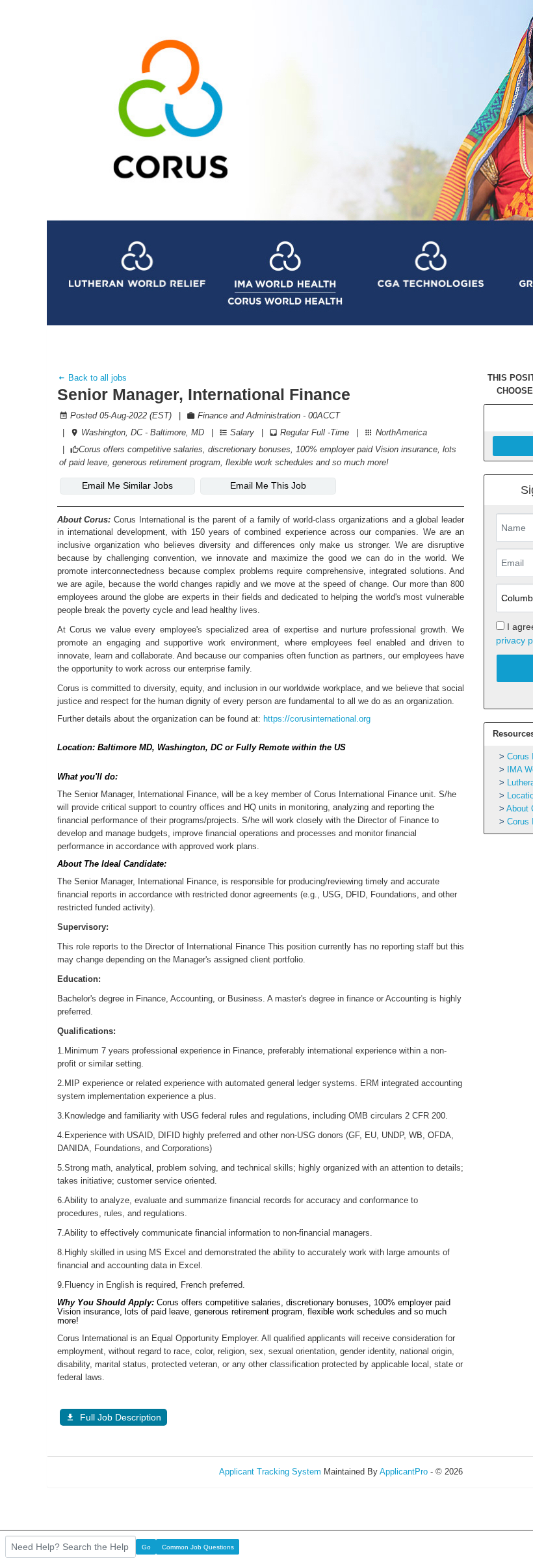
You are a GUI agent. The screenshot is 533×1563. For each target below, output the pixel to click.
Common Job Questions (198, 1547)
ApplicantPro (404, 1471)
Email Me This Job (268, 485)
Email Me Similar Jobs (127, 485)
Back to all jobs (96, 378)
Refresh (500, 1471)
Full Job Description (120, 1417)
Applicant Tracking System (270, 1471)
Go (146, 1547)
